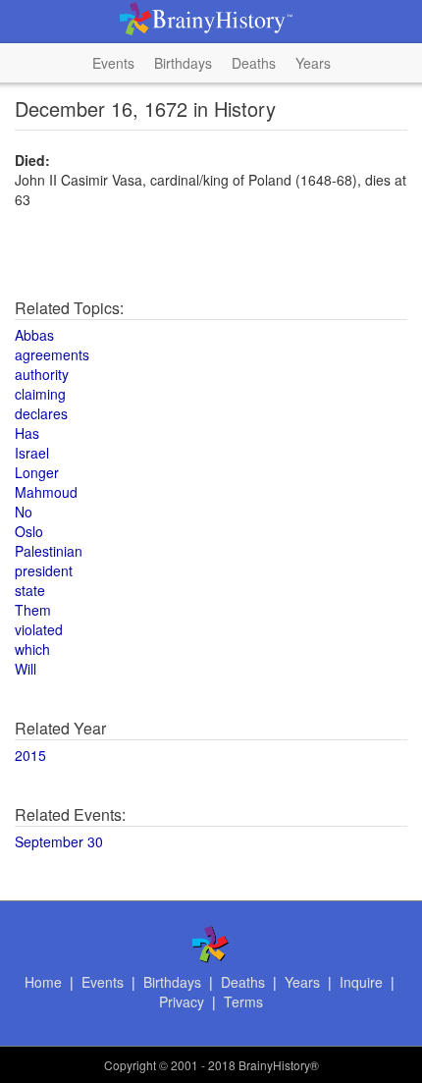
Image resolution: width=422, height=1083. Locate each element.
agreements (52, 354)
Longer (37, 472)
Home (43, 982)
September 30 (59, 841)
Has (27, 433)
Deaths (254, 63)
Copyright (130, 1064)
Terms (243, 1001)
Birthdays (183, 63)
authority (42, 374)
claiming (40, 394)
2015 (30, 755)
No (23, 511)
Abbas (34, 335)
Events (113, 63)
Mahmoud (46, 492)
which (32, 649)
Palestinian (48, 551)
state (30, 590)
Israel (32, 452)
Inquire (361, 982)
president (44, 570)
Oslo (29, 531)
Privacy (181, 1001)
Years (313, 63)
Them (33, 610)
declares (41, 413)
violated (39, 629)
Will (25, 668)
